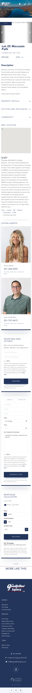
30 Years (8, 504)
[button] (3, 32)
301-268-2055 (11, 269)
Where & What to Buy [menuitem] (7, 621)
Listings (9, 210)
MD (14, 210)
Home (3, 210)
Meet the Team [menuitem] (6, 645)
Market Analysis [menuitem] (6, 636)
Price (5, 511)
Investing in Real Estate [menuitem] (8, 628)
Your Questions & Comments (11, 432)
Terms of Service (11, 481)
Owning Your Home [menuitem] (7, 626)
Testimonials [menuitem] (5, 647)
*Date (5, 418)
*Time (5, 425)
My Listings (6, 323)
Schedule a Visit (22, 399)
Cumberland (7, 212)
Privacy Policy (16, 684)
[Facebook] (16, 669)
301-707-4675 (11, 321)
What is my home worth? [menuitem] (8, 631)
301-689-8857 (25, 4)
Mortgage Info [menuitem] (5, 633)
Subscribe (16, 381)
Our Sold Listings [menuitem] (6, 609)
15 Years (16, 504)
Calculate (16, 536)
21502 (14, 212)
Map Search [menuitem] (5, 604)
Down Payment (8, 518)
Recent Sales (13, 323)
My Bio (5, 325)
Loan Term (7, 501)
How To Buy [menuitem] (5, 619)
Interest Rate (8, 526)
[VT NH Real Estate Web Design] (16, 680)
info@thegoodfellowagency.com (17, 662)
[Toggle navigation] (29, 4)
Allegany (19, 210)
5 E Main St (17, 658)
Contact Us (10, 399)
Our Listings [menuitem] (5, 607)
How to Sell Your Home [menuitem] (8, 623)
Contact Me (21, 323)
